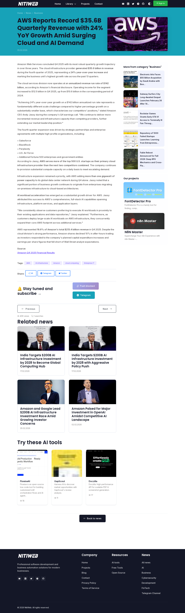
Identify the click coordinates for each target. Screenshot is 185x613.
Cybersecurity (149, 577)
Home (58, 3)
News (28, 13)
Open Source (118, 572)
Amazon (56, 263)
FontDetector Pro (138, 201)
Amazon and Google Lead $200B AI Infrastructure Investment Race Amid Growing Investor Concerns (40, 416)
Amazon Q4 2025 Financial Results (36, 252)
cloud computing (72, 263)
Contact (99, 3)
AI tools (115, 562)
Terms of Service (90, 588)
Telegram (46, 273)
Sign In (162, 3)
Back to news (94, 518)
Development (148, 583)
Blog (84, 572)
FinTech (146, 588)
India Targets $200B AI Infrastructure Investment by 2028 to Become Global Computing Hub (40, 361)
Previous (30, 309)
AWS (28, 263)
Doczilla (93, 481)
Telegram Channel (151, 593)
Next (106, 309)
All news (146, 562)
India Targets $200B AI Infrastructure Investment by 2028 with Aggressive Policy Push (92, 361)
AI (143, 567)
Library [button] (70, 3)
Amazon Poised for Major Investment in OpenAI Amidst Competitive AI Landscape (91, 414)
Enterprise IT (89, 263)
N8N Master (134, 232)
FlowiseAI (25, 481)
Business (38, 13)
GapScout (59, 481)
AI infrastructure (41, 263)
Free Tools (117, 567)
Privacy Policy (89, 583)
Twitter (63, 273)
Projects (85, 3)
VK (31, 273)
